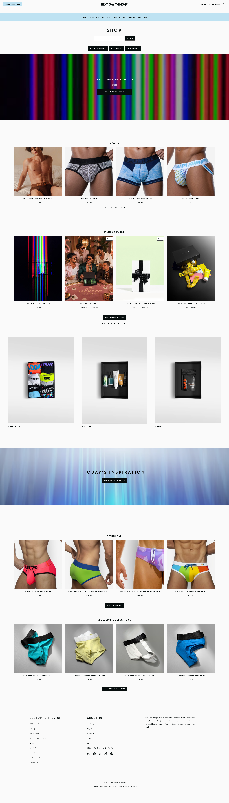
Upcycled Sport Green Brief (38, 675)
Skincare (86, 427)
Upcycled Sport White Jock (140, 675)
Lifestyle (160, 427)
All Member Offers (114, 317)
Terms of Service (120, 782)
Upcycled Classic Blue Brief (190, 675)
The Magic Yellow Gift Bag (191, 303)
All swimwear (114, 605)
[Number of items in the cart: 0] (224, 4)
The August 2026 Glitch (38, 303)
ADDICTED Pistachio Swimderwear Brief (89, 591)
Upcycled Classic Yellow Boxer (88, 675)
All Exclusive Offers (114, 689)
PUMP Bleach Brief (89, 198)
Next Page (120, 207)
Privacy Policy (108, 782)
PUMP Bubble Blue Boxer (140, 198)
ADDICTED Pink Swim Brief (38, 591)
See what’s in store (114, 480)
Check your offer (114, 92)
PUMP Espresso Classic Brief (38, 198)
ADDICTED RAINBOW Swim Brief (190, 591)
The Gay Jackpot (89, 303)
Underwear (133, 48)
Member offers (98, 48)
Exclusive (116, 48)
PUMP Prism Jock (191, 198)
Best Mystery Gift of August (140, 303)
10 (112, 207)
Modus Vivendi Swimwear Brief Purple (140, 591)
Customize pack (13, 4)
